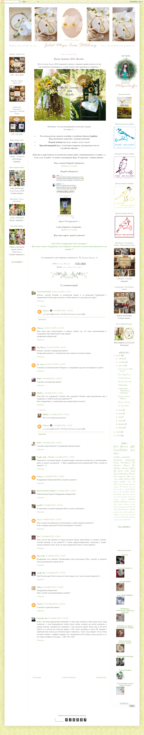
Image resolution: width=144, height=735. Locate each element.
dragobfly (129, 512)
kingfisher (116, 514)
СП (121, 487)
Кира (39, 378)
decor (133, 476)
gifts (132, 446)
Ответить (40, 301)
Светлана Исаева (44, 292)
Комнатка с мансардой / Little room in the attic (125, 610)
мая (120, 417)
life (115, 470)
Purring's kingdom (125, 670)
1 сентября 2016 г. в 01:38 (59, 414)
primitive (123, 481)
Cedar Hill (131, 482)
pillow (129, 476)
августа (121, 366)
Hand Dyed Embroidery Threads (124, 472)
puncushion (132, 514)
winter (123, 499)
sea (134, 517)
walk (127, 470)
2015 (118, 432)
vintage (116, 499)
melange (116, 487)
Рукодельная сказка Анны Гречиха (125, 684)
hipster (116, 481)
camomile (116, 512)
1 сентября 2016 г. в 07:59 (64, 457)
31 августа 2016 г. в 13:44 (61, 292)
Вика (39, 443)
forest (120, 470)
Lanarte (133, 504)
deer (115, 476)
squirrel (132, 497)
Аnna (39, 519)
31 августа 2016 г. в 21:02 (54, 328)
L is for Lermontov (124, 378)
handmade (118, 459)
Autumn (130, 502)
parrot (121, 514)
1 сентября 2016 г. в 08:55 (66, 491)
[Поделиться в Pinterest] (85, 264)
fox (120, 497)
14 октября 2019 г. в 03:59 (58, 618)
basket (124, 494)
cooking (120, 512)
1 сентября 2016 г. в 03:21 (62, 425)
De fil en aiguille (123, 489)
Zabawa (39, 587)
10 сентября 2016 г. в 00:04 (54, 604)
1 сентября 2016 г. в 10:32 (52, 505)
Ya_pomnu (41, 364)
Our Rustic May (123, 405)
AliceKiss (40, 393)
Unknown (46, 310)
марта (120, 420)
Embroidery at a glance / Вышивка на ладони (125, 627)
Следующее (36, 677)
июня (120, 413)
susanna (120, 519)
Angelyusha (122, 476)
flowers (124, 446)
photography (130, 459)
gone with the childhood (125, 595)
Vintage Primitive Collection (124, 397)
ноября (121, 359)
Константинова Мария (46, 491)
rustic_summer (77, 267)
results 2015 (120, 517)
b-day (129, 509)
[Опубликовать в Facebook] (83, 264)
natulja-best (41, 573)
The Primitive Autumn (124, 463)
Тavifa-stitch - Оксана (45, 457)
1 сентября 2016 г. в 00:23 (52, 378)
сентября (122, 362)
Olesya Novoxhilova (119, 507)
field (133, 479)
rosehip (126, 517)
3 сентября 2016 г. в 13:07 (55, 556)
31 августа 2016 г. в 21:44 (56, 347)
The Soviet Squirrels (124, 381)
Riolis (128, 507)
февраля (121, 424)
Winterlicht (117, 494)
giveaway (124, 497)
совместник (124, 502)
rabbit (115, 517)
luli (129, 497)
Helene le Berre (118, 484)
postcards (126, 514)
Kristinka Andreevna (123, 504)
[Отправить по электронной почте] (76, 264)
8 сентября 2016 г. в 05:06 (53, 587)
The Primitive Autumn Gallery (124, 466)
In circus (125, 554)
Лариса (40, 604)
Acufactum (127, 479)
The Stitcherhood (122, 509)
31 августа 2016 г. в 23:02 (55, 364)
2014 (118, 435)
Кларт (129, 519)
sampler (131, 517)
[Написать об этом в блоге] (78, 264)
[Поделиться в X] (80, 264)
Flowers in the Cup (124, 402)
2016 (118, 355)
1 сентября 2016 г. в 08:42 (54, 476)
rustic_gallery (67, 267)
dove (128, 494)
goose (134, 512)
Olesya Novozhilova (122, 462)
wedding (124, 519)
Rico (125, 507)
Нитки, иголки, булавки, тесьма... (125, 642)
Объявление (122, 385)
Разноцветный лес (125, 568)
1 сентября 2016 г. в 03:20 (63, 310)
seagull (115, 519)
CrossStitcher (121, 449)
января (121, 428)
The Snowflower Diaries (127, 492)
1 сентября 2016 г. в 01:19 (53, 393)
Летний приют (125, 581)
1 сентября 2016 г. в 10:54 (51, 519)
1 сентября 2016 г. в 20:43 (51, 536)
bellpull (133, 509)
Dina (38, 536)
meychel (39, 505)
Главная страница (69, 677)
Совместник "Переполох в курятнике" (124, 390)
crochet (124, 512)
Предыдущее (101, 677)
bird (116, 446)
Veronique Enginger (129, 484)
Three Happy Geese (124, 374)
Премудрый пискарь (125, 656)
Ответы (43, 306)
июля (120, 410)
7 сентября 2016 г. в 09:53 (56, 573)
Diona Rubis (41, 556)
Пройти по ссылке (69, 166)
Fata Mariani (41, 347)
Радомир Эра (42, 618)
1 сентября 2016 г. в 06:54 (52, 443)
